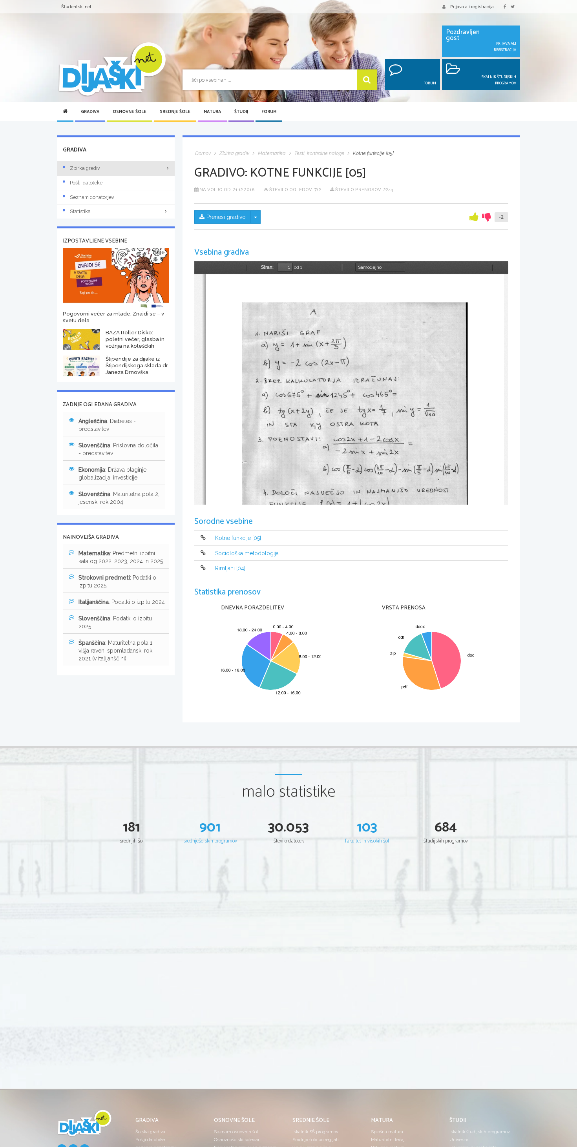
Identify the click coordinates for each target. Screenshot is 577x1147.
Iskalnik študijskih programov (479, 1131)
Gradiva (90, 111)
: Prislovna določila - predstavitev (118, 449)
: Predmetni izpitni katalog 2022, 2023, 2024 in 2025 (121, 557)
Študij (241, 111)
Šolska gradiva (150, 1131)
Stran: (267, 267)
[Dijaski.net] (112, 69)
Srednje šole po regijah (315, 1139)
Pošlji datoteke (86, 183)
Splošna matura (387, 1131)
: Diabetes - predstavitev (107, 425)
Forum (268, 111)
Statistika (80, 211)
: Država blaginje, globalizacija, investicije (113, 474)
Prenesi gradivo (226, 217)
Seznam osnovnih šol (236, 1131)
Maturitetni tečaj (388, 1139)
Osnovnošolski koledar (236, 1139)
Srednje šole (175, 111)
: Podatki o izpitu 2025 (117, 581)
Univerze (458, 1139)
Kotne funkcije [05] (238, 538)
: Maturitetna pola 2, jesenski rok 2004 (119, 498)
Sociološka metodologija (247, 553)
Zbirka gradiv (85, 168)
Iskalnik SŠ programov (315, 1131)
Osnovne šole (129, 111)
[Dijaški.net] (84, 1126)
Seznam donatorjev (92, 197)
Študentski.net (76, 6)
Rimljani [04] (230, 568)
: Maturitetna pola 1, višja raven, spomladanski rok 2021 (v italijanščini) (116, 651)
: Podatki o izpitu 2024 (122, 602)
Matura (212, 111)
